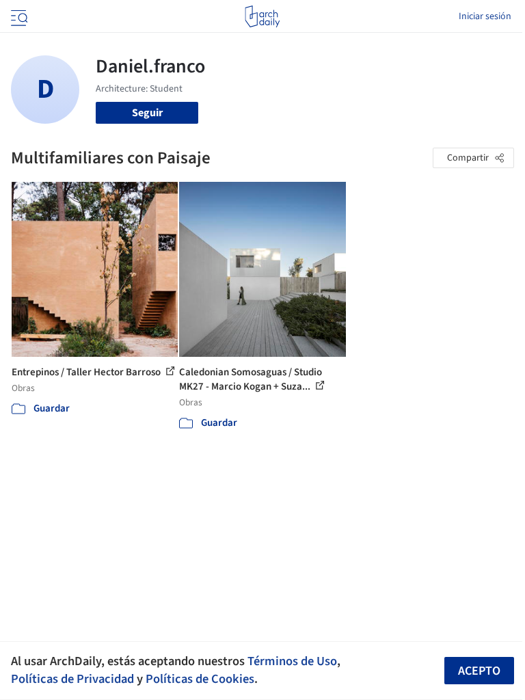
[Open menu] (17, 16)
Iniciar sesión (485, 16)
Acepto (479, 670)
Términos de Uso (292, 661)
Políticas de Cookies (200, 679)
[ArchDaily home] (262, 16)
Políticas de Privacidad (72, 679)
